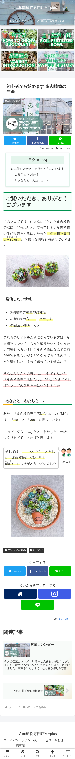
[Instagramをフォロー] (54, 594)
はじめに (38, 550)
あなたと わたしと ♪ (33, 180)
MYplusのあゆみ (17, 550)
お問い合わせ (54, 740)
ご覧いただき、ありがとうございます (39, 168)
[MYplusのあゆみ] (56, 61)
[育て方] (19, 39)
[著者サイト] (20, 594)
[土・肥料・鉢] (56, 39)
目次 (31, 160)
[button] (67, 497)
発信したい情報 (28, 174)
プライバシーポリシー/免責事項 (20, 743)
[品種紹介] (19, 61)
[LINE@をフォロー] (37, 605)
